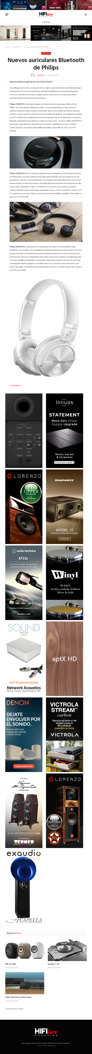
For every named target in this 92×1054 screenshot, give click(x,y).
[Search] (85, 14)
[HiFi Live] (46, 14)
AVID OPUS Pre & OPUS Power (18, 997)
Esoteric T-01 (53, 964)
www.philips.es (16, 385)
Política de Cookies (55, 1043)
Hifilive (41, 75)
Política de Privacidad (39, 1043)
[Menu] (6, 14)
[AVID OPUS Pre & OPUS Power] (24, 983)
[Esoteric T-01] (67, 950)
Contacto (66, 1043)
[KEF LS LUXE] (24, 950)
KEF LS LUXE (10, 964)
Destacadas (46, 53)
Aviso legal (26, 1043)
